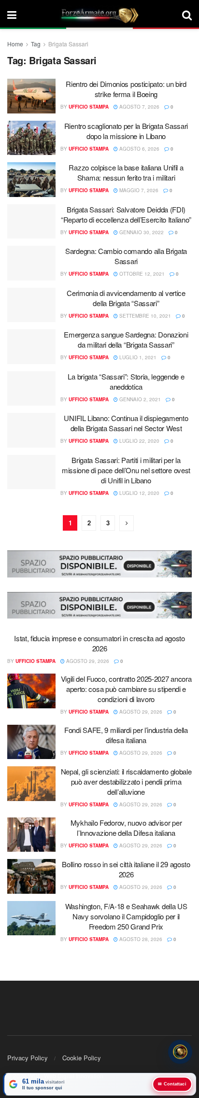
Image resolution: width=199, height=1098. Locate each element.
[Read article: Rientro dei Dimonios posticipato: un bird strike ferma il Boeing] (31, 96)
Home (15, 44)
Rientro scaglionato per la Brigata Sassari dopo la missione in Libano (126, 131)
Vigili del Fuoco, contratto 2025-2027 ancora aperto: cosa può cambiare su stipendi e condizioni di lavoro (126, 689)
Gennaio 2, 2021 (139, 399)
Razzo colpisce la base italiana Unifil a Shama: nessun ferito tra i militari (126, 172)
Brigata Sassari (68, 44)
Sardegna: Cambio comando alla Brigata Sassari (126, 256)
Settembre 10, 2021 (144, 315)
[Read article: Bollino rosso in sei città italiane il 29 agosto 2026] (31, 876)
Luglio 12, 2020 (138, 493)
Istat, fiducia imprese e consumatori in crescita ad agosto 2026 (99, 643)
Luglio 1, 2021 (137, 357)
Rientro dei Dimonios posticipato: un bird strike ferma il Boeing (126, 89)
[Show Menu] (11, 14)
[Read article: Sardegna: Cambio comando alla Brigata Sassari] (31, 263)
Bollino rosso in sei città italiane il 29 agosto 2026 (126, 869)
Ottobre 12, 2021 (141, 273)
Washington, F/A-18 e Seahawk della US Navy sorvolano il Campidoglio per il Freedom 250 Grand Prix (126, 916)
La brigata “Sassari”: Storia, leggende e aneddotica (126, 381)
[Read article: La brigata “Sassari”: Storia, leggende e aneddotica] (31, 388)
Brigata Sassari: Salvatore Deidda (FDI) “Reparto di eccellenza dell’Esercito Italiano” (126, 214)
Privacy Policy (27, 1057)
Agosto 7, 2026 (138, 106)
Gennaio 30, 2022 (141, 232)
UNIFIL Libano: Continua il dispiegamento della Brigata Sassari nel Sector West (126, 423)
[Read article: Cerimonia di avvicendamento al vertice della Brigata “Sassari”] (31, 305)
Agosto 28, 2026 (140, 939)
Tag (36, 44)
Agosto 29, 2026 (87, 661)
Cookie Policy (81, 1057)
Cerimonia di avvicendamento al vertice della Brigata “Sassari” (126, 298)
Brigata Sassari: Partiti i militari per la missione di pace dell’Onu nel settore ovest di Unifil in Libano (126, 470)
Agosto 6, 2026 (138, 148)
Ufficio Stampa (89, 106)
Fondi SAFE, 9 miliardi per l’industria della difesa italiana (126, 735)
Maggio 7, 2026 (138, 190)
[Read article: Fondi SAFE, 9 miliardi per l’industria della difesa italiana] (31, 742)
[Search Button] (187, 14)
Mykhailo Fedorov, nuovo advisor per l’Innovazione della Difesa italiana (126, 827)
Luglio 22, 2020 (138, 440)
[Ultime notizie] (180, 1052)
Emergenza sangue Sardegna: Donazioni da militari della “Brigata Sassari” (126, 339)
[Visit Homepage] (99, 14)
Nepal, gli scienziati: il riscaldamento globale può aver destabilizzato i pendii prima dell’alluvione (126, 781)
